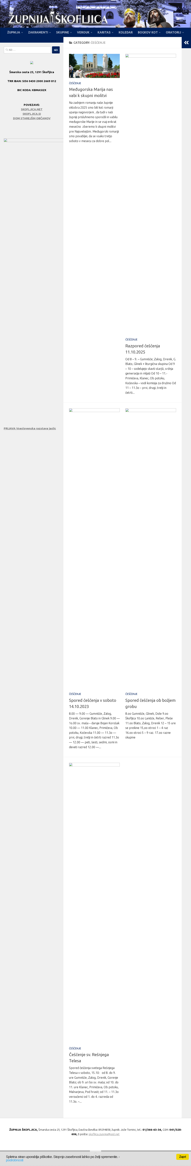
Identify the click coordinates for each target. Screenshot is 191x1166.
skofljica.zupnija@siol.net (104, 1134)
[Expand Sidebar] (186, 42)
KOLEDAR (126, 32)
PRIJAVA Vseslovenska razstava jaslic (30, 428)
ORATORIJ (173, 32)
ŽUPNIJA (13, 32)
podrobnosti (14, 1160)
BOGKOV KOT (148, 32)
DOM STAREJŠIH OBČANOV (32, 118)
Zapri (182, 1156)
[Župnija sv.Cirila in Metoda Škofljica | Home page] (58, 20)
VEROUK (83, 32)
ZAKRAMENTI (38, 32)
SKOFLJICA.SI (32, 113)
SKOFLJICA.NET (32, 109)
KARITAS (104, 32)
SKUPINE (62, 32)
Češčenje (75, 83)
